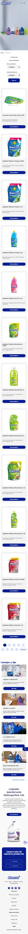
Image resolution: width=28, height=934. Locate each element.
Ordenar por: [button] (14, 57)
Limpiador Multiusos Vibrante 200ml (13, 579)
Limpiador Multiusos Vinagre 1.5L (12, 207)
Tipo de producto (11, 64)
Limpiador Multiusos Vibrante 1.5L (12, 625)
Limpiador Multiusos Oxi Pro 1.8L (12, 298)
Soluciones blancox (12, 72)
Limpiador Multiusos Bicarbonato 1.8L (13, 533)
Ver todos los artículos (18, 780)
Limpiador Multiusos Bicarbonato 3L (13, 435)
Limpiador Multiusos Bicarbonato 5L (13, 390)
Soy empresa (15, 865)
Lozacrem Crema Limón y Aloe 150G (13, 115)
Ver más (14, 688)
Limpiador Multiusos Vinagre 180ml (13, 161)
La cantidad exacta (9, 737)
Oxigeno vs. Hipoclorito (10, 679)
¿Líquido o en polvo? (9, 708)
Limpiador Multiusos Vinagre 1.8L (12, 252)
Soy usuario (15, 861)
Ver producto (14, 126)
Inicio (2, 52)
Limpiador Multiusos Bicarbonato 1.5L (13, 488)
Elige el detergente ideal (11, 765)
